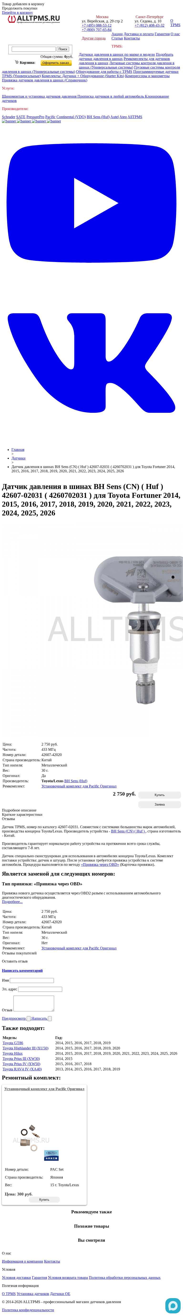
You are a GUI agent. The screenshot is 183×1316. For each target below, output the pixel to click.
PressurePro (35, 117)
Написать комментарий (22, 970)
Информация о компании (22, 1261)
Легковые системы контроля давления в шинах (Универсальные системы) (126, 65)
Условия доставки (16, 1278)
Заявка (160, 804)
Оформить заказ (60, 62)
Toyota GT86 (13, 1043)
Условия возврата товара (68, 1278)
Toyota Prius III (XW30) (21, 1059)
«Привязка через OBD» (100, 864)
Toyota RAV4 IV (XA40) (22, 1069)
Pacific (50, 117)
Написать (39, 1018)
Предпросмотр (14, 1018)
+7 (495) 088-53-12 (97, 25)
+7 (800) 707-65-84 (97, 30)
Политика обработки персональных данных (125, 1278)
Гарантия (162, 34)
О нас (175, 34)
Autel (114, 117)
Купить (160, 795)
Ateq (123, 117)
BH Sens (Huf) (98, 117)
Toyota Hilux (13, 1053)
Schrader (8, 117)
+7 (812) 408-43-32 (149, 25)
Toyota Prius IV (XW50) (21, 1064)
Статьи (117, 38)
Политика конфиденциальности (28, 1310)
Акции (117, 34)
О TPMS (175, 23)
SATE (20, 117)
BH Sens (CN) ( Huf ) (128, 831)
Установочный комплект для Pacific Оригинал (79, 786)
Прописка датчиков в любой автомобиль (111, 96)
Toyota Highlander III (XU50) (25, 1048)
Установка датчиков (33, 1294)
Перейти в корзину (17, 12)
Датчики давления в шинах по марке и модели (117, 54)
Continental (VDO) (71, 117)
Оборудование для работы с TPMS (104, 72)
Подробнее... (12, 902)
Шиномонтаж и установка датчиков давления (39, 96)
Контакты (132, 38)
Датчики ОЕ (60, 1294)
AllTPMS (134, 117)
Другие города (94, 38)
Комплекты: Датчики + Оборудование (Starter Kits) (83, 76)
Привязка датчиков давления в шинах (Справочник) (44, 80)
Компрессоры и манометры (147, 76)
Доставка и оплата (139, 34)
